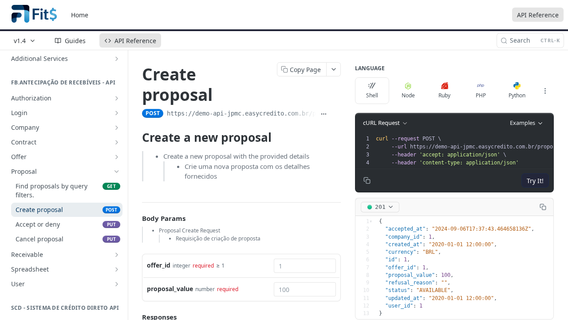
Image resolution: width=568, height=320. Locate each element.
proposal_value (170, 288)
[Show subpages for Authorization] (116, 98)
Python (517, 95)
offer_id (158, 265)
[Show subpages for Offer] (116, 156)
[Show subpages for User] (116, 284)
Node (408, 95)
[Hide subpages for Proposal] (116, 171)
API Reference (538, 15)
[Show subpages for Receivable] (116, 254)
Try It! (535, 180)
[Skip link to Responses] (135, 317)
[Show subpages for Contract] (116, 142)
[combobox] (305, 266)
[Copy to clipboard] (336, 114)
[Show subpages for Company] (116, 127)
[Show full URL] (324, 114)
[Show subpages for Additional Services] (116, 58)
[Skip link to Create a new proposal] (136, 137)
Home (79, 15)
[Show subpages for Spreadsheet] (116, 269)
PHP (481, 95)
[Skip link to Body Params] (135, 218)
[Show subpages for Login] (116, 112)
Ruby (444, 95)
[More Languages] (545, 90)
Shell (372, 95)
